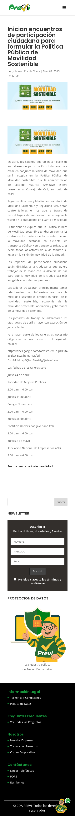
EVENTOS (13, 76)
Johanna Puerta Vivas (26, 71)
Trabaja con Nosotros (24, 746)
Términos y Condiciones (25, 698)
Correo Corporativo (22, 752)
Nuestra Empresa (21, 740)
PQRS (13, 776)
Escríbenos (17, 782)
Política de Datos (21, 704)
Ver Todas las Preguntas (25, 722)
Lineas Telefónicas (22, 770)
